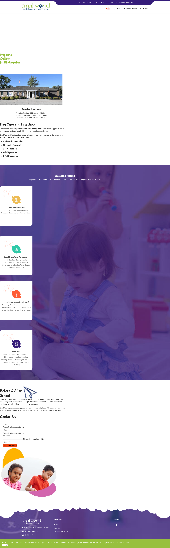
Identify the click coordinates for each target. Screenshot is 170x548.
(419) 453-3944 (108, 2)
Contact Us (144, 9)
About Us (116, 9)
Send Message (9, 445)
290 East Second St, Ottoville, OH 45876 (36, 527)
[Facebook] (116, 524)
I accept (5, 545)
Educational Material (130, 9)
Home (108, 9)
